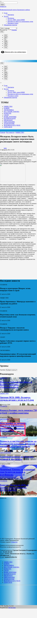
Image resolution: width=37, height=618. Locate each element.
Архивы (2, 370)
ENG (6, 41)
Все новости (10, 132)
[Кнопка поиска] (1, 56)
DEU (6, 43)
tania (5, 148)
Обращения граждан (10, 25)
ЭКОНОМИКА (9, 110)
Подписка (11, 18)
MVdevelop (12, 607)
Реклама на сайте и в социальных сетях (20, 21)
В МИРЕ (6, 108)
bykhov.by (14, 542)
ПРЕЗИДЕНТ (8, 120)
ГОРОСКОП (8, 127)
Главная (2, 132)
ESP (6, 45)
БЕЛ (6, 37)
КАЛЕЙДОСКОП (10, 118)
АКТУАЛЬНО (4, 419)
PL (5, 39)
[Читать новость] (1, 296)
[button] (1, 588)
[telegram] (3, 61)
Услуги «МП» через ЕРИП (16, 20)
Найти (2, 4)
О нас (5, 13)
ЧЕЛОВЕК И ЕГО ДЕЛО (12, 125)
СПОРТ (6, 115)
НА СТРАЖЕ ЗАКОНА (11, 111)
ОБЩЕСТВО (8, 106)
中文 (6, 47)
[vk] (8, 61)
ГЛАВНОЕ (3, 378)
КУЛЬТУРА (7, 113)
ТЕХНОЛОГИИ (9, 123)
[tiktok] (6, 61)
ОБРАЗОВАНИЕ (9, 122)
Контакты (11, 14)
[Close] (1, 1)
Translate (14, 30)
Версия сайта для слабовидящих (15, 52)
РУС (2, 32)
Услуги (6, 16)
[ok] (10, 61)
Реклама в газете (13, 23)
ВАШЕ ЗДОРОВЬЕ (10, 117)
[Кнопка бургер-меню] (1, 59)
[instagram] (1, 61)
